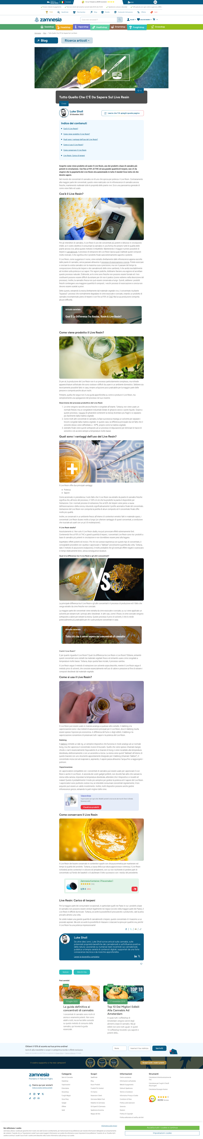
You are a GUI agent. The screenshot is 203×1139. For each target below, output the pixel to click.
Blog (92, 1081)
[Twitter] (139, 956)
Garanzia (123, 1106)
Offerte (64, 1106)
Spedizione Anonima (97, 1110)
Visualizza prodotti (91, 807)
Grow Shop (65, 1099)
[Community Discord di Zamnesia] (38, 1098)
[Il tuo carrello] (156, 19)
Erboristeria (65, 1088)
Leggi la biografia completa (86, 956)
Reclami (122, 1110)
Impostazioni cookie (162, 1133)
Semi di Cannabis (67, 1077)
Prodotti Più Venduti (97, 1088)
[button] (64, 113)
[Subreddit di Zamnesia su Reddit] (34, 1098)
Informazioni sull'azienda (128, 1081)
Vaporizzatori (66, 1085)
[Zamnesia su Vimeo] (38, 1094)
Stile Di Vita (81, 972)
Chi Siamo (94, 1092)
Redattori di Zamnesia (98, 1103)
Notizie (65, 972)
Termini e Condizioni (126, 1092)
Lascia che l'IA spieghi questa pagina (123, 113)
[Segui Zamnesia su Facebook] (30, 1094)
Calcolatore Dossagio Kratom (158, 1089)
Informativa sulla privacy (109, 1126)
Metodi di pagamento (126, 1085)
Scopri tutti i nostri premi (153, 1063)
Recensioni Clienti (96, 1095)
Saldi (63, 1110)
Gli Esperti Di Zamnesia (98, 1106)
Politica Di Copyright (126, 1114)
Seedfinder (94, 1077)
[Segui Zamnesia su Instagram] (34, 1094)
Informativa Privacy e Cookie (129, 1095)
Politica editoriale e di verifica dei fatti (132, 1117)
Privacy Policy (59, 1053)
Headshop (65, 1081)
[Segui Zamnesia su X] (43, 1094)
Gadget (64, 1103)
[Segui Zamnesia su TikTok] (30, 1098)
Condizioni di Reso (126, 1099)
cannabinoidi (72, 252)
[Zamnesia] (56, 19)
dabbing (64, 744)
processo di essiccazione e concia (115, 262)
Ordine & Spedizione (126, 1088)
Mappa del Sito (95, 1114)
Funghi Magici (66, 1095)
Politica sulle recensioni (127, 1103)
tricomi (82, 413)
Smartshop (65, 1092)
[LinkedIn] (136, 956)
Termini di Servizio (70, 1053)
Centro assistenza (125, 1077)
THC (111, 296)
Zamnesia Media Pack (98, 1099)
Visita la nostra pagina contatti (42, 1088)
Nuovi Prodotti (95, 1085)
